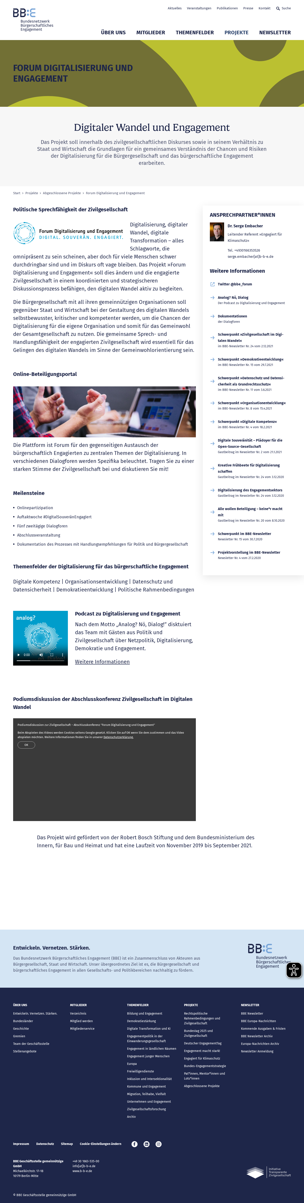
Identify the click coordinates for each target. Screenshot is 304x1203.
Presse (248, 8)
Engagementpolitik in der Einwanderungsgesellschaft (146, 1038)
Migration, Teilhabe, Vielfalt (146, 1094)
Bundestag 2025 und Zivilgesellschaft (198, 1033)
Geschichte (21, 1029)
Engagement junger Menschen (148, 1056)
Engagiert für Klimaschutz (202, 1058)
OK (26, 745)
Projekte (237, 32)
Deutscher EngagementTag (202, 1043)
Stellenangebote (24, 1051)
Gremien (19, 1036)
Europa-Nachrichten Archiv (260, 1044)
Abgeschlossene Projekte (62, 193)
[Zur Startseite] (33, 20)
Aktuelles (175, 8)
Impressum (21, 1144)
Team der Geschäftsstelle (31, 1044)
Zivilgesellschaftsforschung (146, 1109)
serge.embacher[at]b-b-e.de (251, 256)
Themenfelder (195, 32)
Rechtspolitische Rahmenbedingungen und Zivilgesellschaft (202, 1018)
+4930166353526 (247, 250)
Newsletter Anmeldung (257, 1051)
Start (16, 193)
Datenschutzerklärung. (118, 737)
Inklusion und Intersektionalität (149, 1079)
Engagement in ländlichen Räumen (151, 1049)
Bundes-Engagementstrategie (205, 1066)
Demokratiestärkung (141, 1021)
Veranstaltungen (199, 8)
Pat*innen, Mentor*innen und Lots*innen (204, 1076)
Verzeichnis (78, 1013)
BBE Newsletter (252, 1013)
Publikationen (227, 8)
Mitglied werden (81, 1021)
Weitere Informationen (102, 662)
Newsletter (275, 32)
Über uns (113, 32)
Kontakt (264, 8)
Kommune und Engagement (146, 1086)
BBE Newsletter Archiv (257, 1036)
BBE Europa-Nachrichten (258, 1021)
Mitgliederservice (82, 1029)
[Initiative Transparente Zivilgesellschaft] (268, 1172)
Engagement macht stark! (202, 1051)
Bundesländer (23, 1021)
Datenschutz (45, 1144)
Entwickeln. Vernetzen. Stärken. (35, 1013)
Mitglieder (150, 32)
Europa (132, 1064)
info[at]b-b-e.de (84, 1166)
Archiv (131, 1117)
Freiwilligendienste (140, 1071)
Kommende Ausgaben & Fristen (263, 1029)
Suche (286, 8)
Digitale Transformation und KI (148, 1029)
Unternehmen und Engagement (149, 1102)
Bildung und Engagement (144, 1013)
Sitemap (67, 1144)
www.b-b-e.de (82, 1171)
